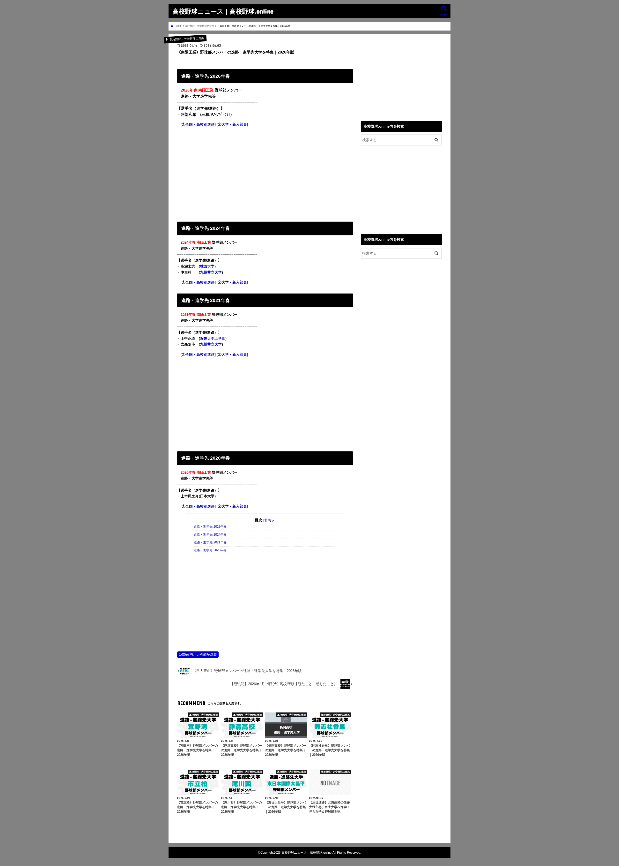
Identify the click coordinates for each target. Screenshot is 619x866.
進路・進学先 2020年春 (210, 550)
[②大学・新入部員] (232, 124)
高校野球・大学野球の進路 (199, 654)
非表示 (269, 520)
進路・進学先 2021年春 (210, 542)
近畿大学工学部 (212, 338)
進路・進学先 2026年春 (210, 526)
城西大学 (207, 266)
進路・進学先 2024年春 (210, 534)
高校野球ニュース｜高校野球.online (222, 11)
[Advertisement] (265, 173)
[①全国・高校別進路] (198, 124)
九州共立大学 (211, 272)
